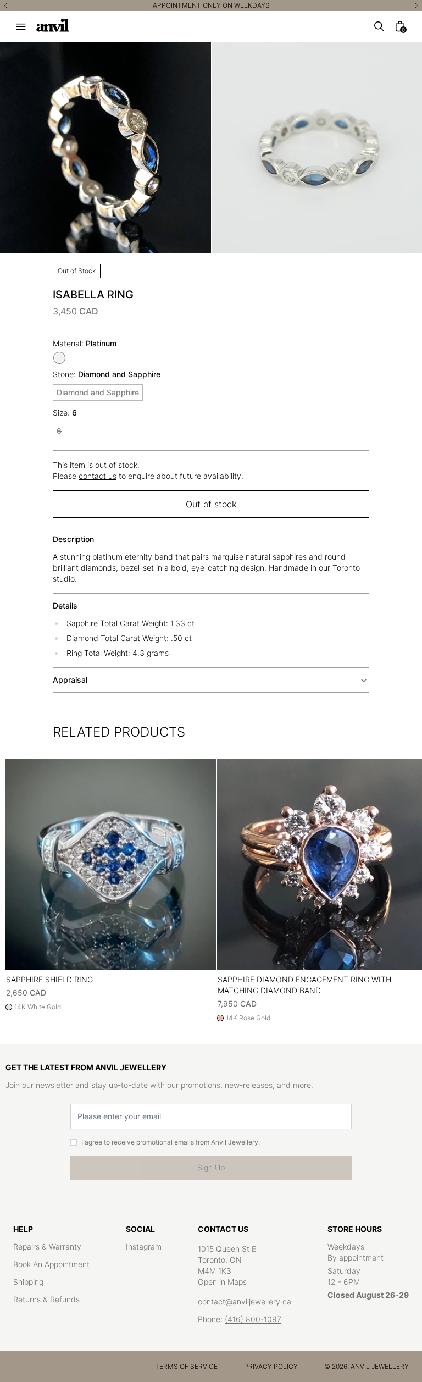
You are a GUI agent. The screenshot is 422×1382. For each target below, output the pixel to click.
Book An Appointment (51, 1264)
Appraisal (70, 679)
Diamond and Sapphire (98, 392)
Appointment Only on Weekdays (211, 5)
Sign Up (211, 1167)
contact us (97, 475)
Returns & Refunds (46, 1299)
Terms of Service (186, 1366)
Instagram (144, 1246)
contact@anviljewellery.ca (244, 1301)
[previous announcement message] (5, 5)
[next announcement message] (416, 5)
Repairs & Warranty (47, 1246)
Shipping (28, 1281)
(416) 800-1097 (253, 1319)
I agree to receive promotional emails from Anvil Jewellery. (170, 1142)
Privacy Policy (271, 1366)
